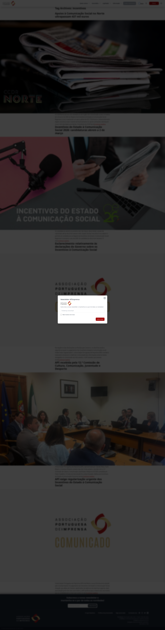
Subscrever (100, 319)
